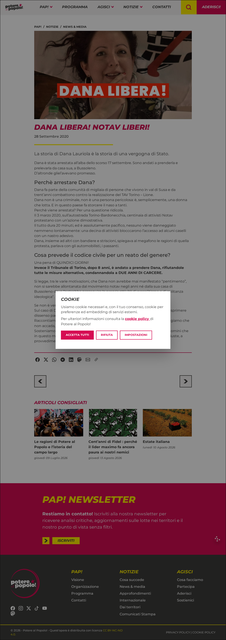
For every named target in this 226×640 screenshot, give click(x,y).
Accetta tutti (77, 335)
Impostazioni (136, 335)
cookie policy (137, 319)
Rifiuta (107, 335)
